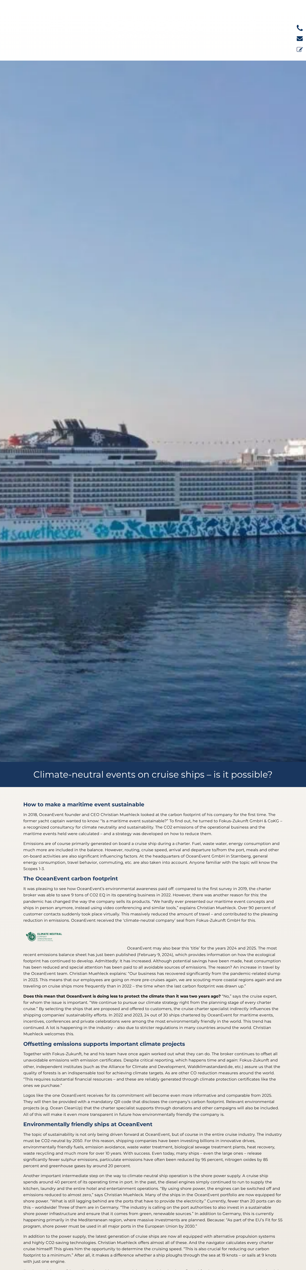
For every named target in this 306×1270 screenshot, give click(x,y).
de (253, 22)
